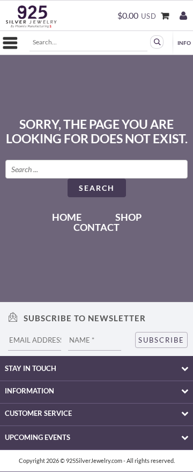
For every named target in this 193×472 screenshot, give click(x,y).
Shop (128, 217)
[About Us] (182, 40)
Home (66, 217)
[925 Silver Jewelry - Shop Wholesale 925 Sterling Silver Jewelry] (31, 16)
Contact (96, 227)
